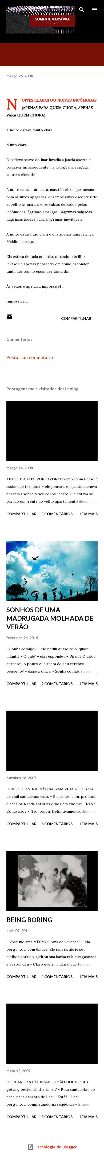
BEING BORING (29, 920)
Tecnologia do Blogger (55, 1147)
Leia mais (89, 513)
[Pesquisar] (81, 9)
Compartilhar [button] (76, 318)
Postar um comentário (29, 357)
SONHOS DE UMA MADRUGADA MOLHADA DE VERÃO (49, 618)
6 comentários (57, 823)
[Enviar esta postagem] (9, 318)
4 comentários (57, 976)
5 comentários (57, 513)
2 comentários (57, 683)
